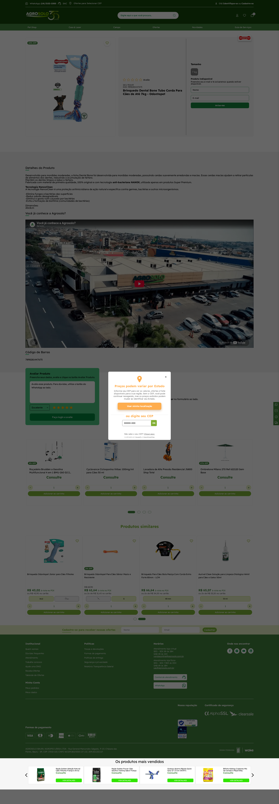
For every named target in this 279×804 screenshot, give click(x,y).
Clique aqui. (149, 434)
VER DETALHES (68, 780)
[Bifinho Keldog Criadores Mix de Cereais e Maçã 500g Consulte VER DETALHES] (208, 781)
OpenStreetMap (148, 437)
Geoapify (138, 437)
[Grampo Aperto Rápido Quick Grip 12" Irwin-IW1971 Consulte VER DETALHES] (152, 781)
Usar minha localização (139, 406)
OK (153, 423)
